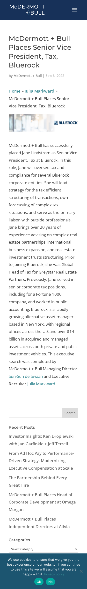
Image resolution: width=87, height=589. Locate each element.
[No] (81, 571)
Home (15, 91)
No (50, 582)
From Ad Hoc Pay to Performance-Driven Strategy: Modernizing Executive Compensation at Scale (41, 460)
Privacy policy (54, 574)
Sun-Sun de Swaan (26, 376)
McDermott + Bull (28, 75)
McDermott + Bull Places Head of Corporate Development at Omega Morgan (42, 502)
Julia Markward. (41, 384)
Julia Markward (39, 91)
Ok (39, 582)
